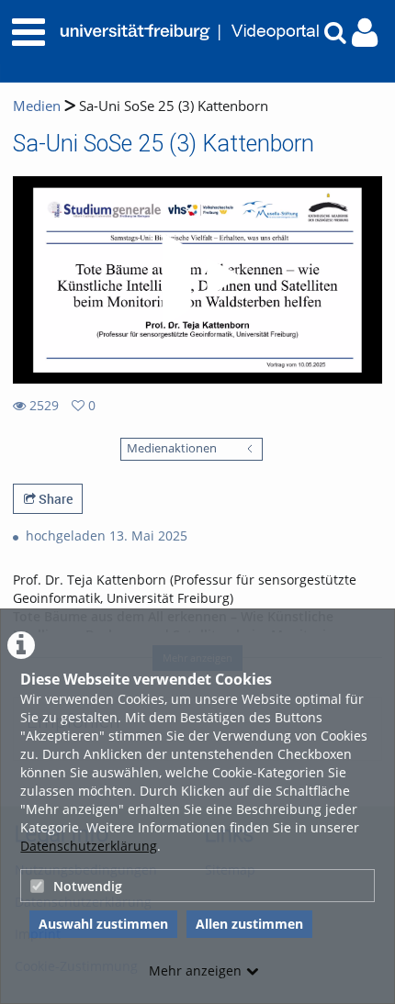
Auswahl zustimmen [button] (103, 923)
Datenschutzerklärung (88, 845)
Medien (37, 106)
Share (54, 499)
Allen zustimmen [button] (249, 923)
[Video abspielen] (197, 280)
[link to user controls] (364, 32)
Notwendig (87, 886)
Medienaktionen (172, 448)
